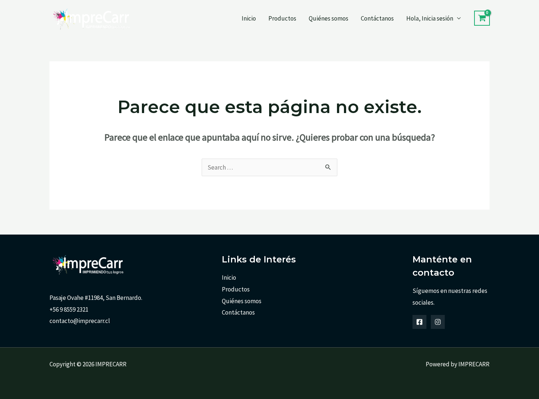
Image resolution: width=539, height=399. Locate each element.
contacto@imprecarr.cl (80, 321)
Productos (282, 18)
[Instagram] (438, 322)
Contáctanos (377, 18)
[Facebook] (419, 322)
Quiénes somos (328, 18)
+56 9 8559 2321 (69, 309)
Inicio (249, 18)
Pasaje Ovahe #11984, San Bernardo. (96, 298)
